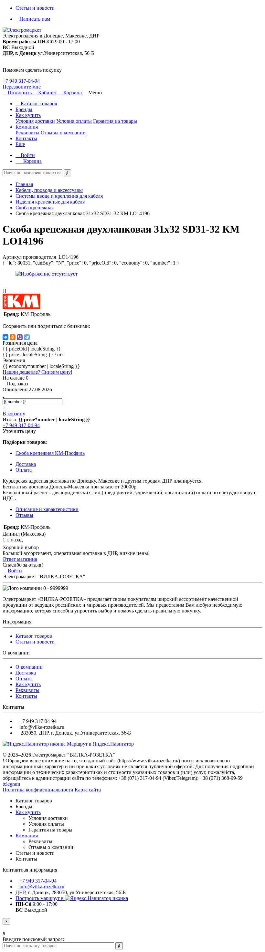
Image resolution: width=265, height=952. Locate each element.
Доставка (26, 672)
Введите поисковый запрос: (33, 939)
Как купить (28, 115)
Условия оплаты (74, 121)
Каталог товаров (38, 103)
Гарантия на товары (115, 121)
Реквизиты (27, 132)
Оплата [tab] (24, 470)
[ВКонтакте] (5, 337)
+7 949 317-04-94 (21, 81)
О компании (29, 667)
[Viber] (20, 337)
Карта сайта (88, 789)
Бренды (24, 109)
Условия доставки (35, 121)
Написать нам (34, 19)
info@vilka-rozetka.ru (41, 886)
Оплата (24, 678)
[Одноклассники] (13, 337)
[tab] (24, 515)
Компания (27, 127)
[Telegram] (27, 337)
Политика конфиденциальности (38, 789)
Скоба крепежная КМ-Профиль (50, 453)
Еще (20, 144)
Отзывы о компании (63, 132)
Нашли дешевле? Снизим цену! (37, 372)
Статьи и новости (35, 8)
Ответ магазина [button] (20, 559)
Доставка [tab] (26, 464)
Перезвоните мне (22, 86)
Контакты (26, 138)
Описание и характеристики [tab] (47, 509)
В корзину (14, 413)
